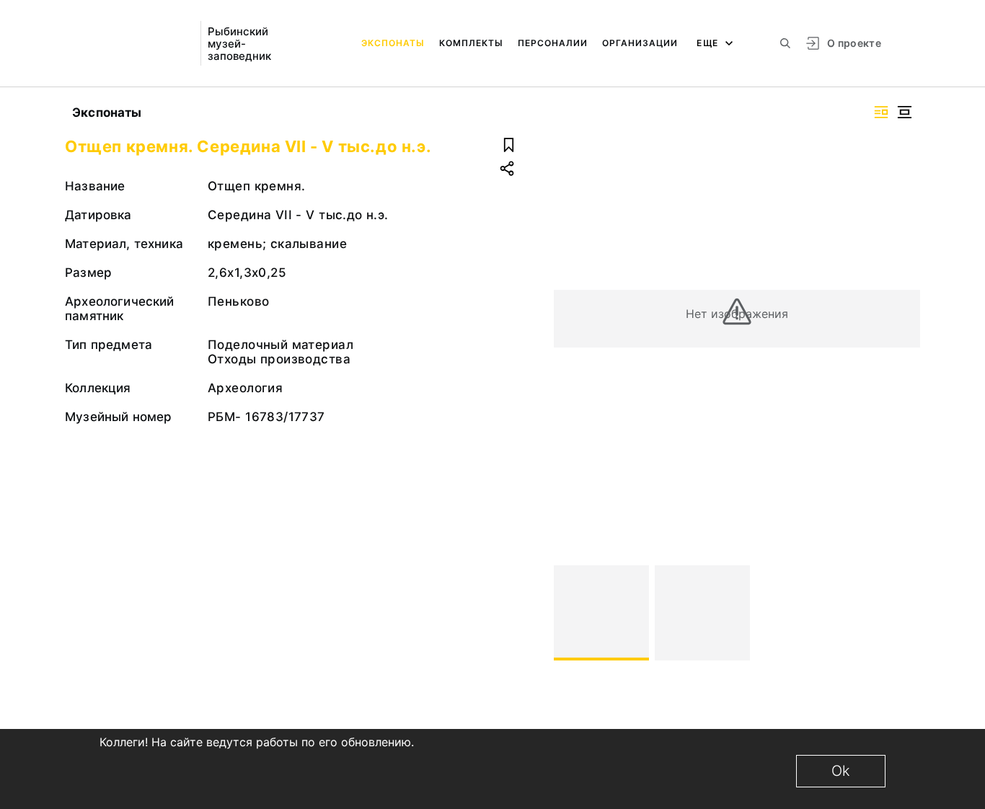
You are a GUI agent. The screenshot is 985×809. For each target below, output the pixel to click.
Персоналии (553, 42)
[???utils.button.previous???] (571, 612)
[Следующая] (902, 612)
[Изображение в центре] (904, 112)
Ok (840, 770)
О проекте (854, 43)
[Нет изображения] (601, 612)
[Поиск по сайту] (785, 43)
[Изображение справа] (881, 112)
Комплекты (471, 42)
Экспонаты (393, 42)
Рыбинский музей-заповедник (239, 43)
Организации (640, 42)
